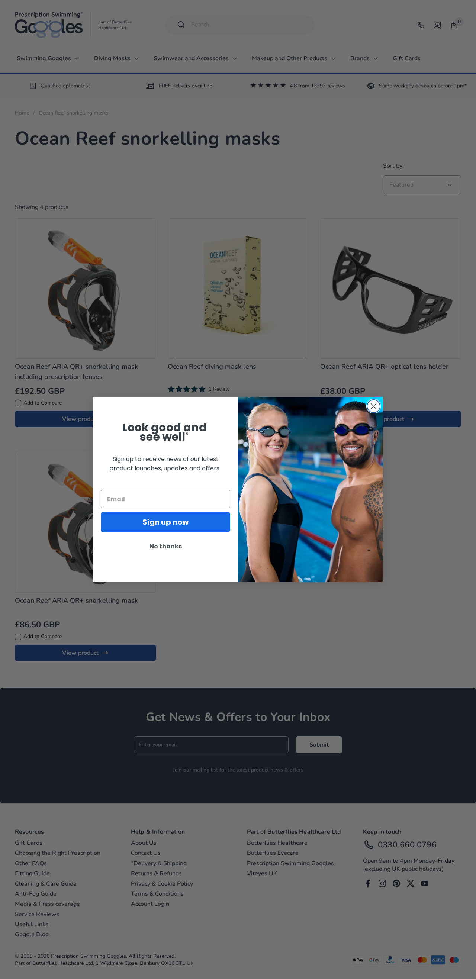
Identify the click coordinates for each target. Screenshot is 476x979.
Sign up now (165, 522)
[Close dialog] (373, 406)
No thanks (165, 546)
